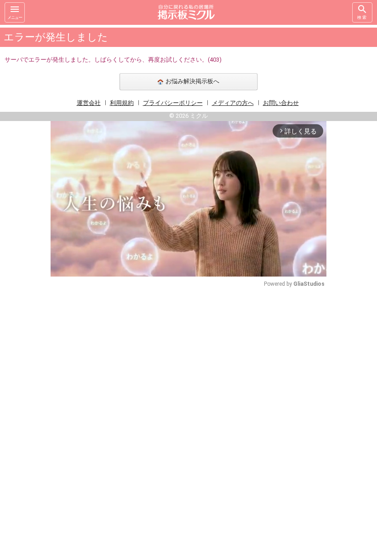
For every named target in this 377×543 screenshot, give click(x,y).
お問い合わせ (281, 102)
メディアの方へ (233, 102)
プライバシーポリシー (173, 102)
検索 (362, 17)
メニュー (14, 17)
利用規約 (122, 102)
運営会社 (89, 102)
